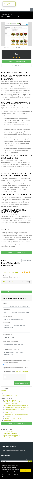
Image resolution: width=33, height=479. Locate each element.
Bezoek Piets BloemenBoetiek (16, 423)
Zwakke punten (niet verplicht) (11, 349)
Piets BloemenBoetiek (10, 400)
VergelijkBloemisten (9, 4)
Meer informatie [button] (5, 476)
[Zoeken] (31, 9)
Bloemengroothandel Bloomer (12, 435)
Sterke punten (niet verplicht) (10, 341)
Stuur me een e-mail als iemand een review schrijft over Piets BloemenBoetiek (16, 361)
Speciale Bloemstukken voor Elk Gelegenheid (16, 407)
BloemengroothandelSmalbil (12, 437)
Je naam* (5, 303)
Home (3, 14)
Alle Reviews (26, 260)
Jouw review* (6, 322)
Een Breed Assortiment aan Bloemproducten (16, 405)
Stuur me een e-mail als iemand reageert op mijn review (16, 368)
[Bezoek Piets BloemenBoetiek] (16, 34)
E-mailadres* (6, 309)
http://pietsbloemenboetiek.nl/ (9, 395)
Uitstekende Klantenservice (11, 412)
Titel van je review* (8, 316)
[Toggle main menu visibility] (30, 4)
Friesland (9, 14)
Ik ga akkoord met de (16, 371)
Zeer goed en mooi (10, 272)
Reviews (12, 418)
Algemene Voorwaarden (22, 371)
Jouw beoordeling (8, 334)
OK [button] (25, 470)
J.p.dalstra (15, 282)
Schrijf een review (9, 420)
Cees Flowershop (9, 431)
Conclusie (7, 416)
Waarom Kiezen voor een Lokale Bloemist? (16, 414)
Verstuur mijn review (22, 383)
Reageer (6, 282)
